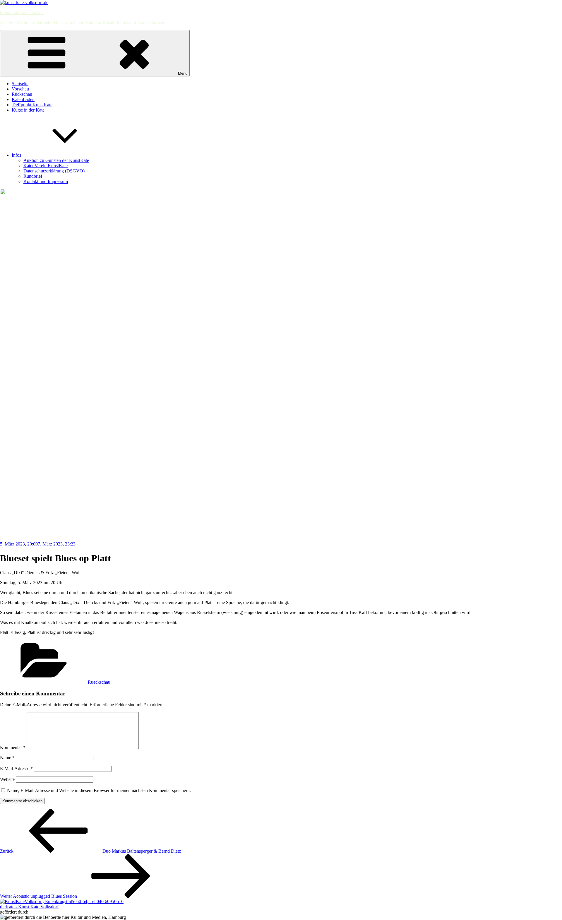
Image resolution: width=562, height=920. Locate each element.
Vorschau (20, 88)
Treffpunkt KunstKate (32, 104)
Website (7, 779)
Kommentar (12, 747)
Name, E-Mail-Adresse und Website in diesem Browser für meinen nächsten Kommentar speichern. (99, 790)
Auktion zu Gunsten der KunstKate (56, 160)
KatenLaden (23, 99)
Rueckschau (99, 682)
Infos (16, 155)
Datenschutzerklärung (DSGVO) (54, 170)
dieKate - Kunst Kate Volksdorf (29, 906)
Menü (182, 73)
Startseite (20, 83)
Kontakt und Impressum (45, 181)
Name (7, 757)
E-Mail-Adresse (16, 768)
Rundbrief (32, 176)
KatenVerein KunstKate (45, 165)
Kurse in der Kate (28, 109)
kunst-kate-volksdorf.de (22, 12)
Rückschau (22, 94)
